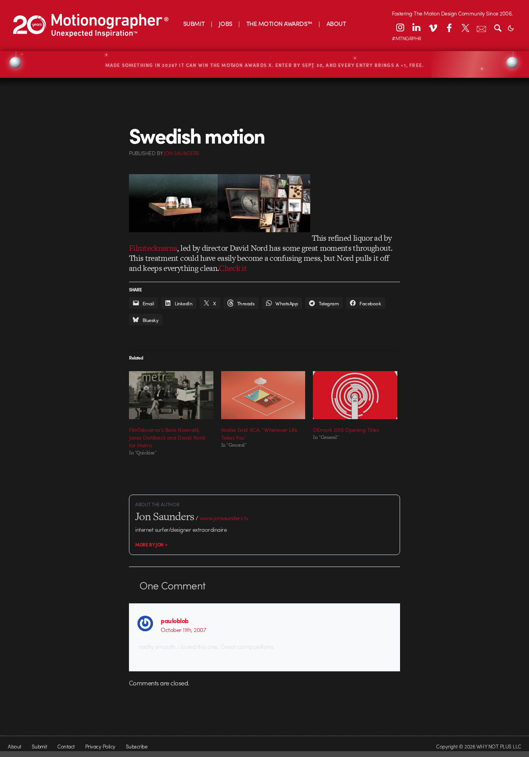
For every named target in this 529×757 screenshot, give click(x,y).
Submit (39, 746)
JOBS (225, 23)
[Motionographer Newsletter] (481, 27)
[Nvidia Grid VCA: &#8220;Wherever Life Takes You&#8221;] (263, 395)
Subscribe (136, 746)
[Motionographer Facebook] (449, 27)
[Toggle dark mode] (511, 27)
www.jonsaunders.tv (224, 518)
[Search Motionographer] (498, 27)
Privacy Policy (100, 746)
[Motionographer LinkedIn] (416, 27)
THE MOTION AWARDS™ (279, 23)
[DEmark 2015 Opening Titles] (355, 395)
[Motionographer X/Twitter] (465, 27)
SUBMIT (194, 23)
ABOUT (336, 23)
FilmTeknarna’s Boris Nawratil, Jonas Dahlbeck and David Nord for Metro (167, 437)
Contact (65, 746)
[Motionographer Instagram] (400, 27)
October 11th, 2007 (183, 629)
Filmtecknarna (153, 247)
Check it (233, 268)
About (14, 746)
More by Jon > (151, 544)
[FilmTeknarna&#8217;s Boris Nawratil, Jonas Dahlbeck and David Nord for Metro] (171, 395)
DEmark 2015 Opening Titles (346, 429)
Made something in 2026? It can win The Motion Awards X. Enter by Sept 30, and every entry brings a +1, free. (264, 65)
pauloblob (174, 620)
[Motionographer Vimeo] (433, 27)
